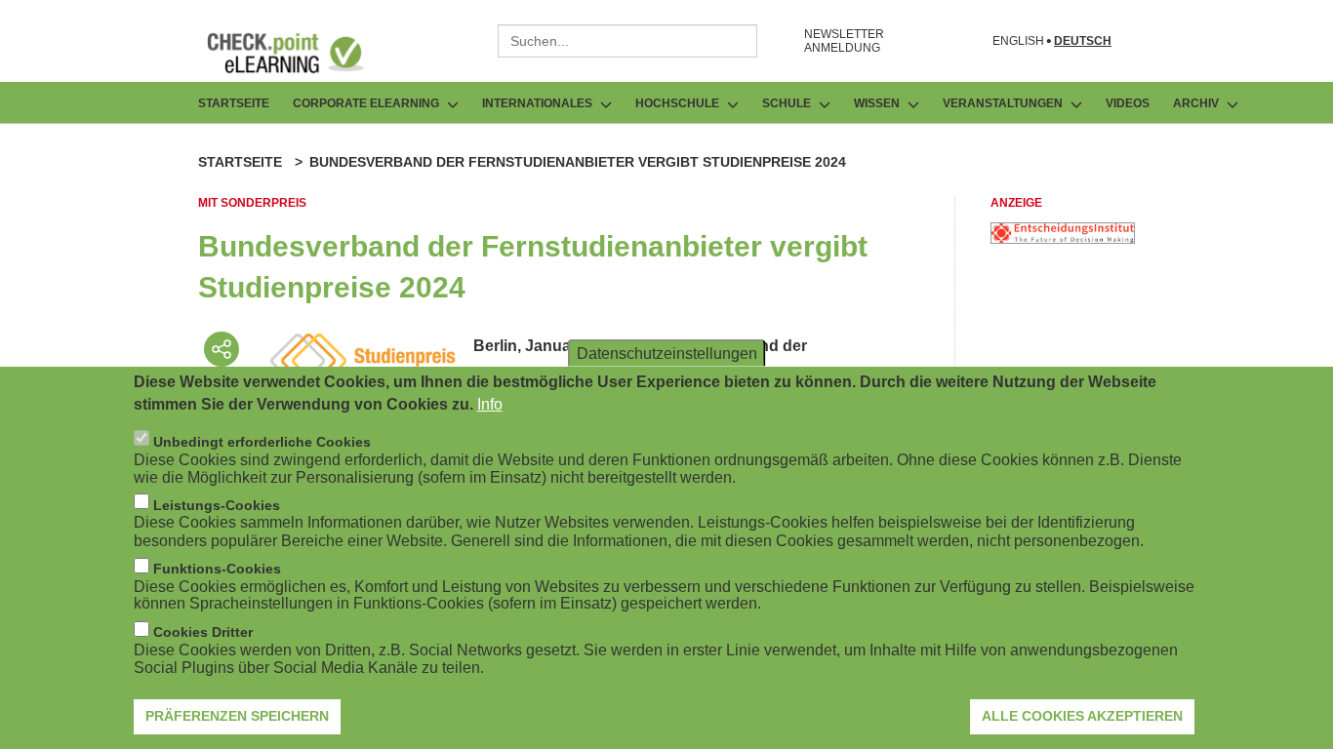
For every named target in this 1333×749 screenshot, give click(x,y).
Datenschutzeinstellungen (667, 352)
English (1018, 41)
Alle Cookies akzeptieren (1082, 715)
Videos (1128, 103)
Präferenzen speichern (237, 715)
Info (490, 403)
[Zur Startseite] (299, 53)
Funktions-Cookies (217, 568)
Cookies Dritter (203, 632)
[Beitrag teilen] (221, 349)
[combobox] (627, 41)
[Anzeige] (1062, 238)
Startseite (233, 103)
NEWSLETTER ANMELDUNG (844, 41)
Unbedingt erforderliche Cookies (262, 441)
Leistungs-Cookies (216, 504)
